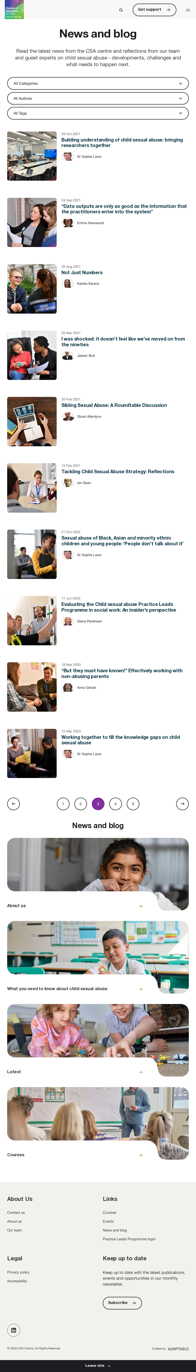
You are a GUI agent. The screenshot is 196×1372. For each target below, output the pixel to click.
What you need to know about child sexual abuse (98, 960)
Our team (14, 1230)
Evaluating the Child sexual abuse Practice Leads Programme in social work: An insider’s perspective (98, 625)
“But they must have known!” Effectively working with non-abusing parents (98, 691)
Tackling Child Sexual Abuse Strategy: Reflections (98, 492)
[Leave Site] (98, 1366)
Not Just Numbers (98, 293)
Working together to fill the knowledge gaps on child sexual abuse (98, 758)
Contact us (16, 1212)
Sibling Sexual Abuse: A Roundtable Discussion (98, 426)
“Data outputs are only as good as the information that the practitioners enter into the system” (98, 227)
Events (108, 1221)
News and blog (115, 1230)
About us (98, 877)
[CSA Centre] (14, 9)
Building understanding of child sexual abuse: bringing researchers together (98, 161)
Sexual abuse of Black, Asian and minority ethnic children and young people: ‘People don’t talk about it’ (98, 559)
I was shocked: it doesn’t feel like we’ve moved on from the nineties (98, 360)
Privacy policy (18, 1272)
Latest (98, 1043)
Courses (98, 1126)
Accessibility (17, 1281)
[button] (188, 10)
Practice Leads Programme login (129, 1239)
